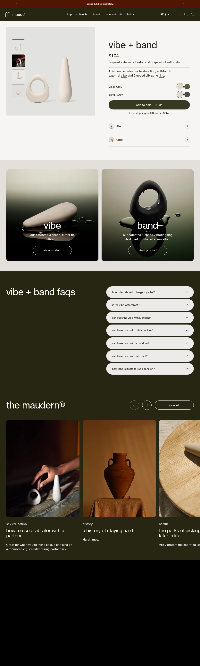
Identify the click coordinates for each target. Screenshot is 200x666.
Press (145, 614)
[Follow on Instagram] (171, 593)
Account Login (123, 589)
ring (161, 75)
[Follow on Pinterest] (184, 593)
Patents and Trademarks (149, 629)
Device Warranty (125, 627)
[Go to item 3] (18, 75)
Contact (147, 608)
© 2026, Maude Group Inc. (163, 656)
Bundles (120, 608)
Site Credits (186, 656)
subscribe (82, 14)
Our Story (148, 589)
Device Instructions (126, 620)
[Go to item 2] (18, 60)
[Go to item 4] (18, 90)
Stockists (120, 595)
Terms (146, 644)
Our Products (150, 601)
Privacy (146, 637)
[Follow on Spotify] (198, 593)
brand (96, 14)
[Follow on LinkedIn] (191, 593)
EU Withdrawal (124, 633)
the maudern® (113, 14)
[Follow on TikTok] (178, 594)
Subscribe (121, 601)
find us (130, 14)
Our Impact (148, 595)
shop (69, 14)
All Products (122, 614)
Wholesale (148, 620)
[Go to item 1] (18, 45)
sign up (50, 603)
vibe (124, 75)
